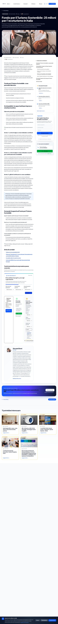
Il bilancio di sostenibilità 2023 (13, 252)
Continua (27, 292)
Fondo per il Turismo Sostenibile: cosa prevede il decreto (44, 64)
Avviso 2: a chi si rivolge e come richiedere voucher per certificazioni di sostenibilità (44, 74)
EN (46, 3)
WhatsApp (46, 151)
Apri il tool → (8, 311)
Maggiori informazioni (24, 622)
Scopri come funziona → (49, 392)
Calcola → (40, 100)
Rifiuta (37, 620)
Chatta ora (20, 313)
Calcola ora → (41, 93)
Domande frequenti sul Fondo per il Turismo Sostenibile (44, 79)
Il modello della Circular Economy (13, 258)
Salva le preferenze (29, 340)
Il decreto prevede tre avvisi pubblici (43, 69)
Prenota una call (50, 390)
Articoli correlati (39, 81)
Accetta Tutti (52, 620)
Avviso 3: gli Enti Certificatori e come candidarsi (45, 76)
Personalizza (44, 620)
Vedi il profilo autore (17, 378)
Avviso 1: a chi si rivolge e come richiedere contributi (44, 71)
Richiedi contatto (44, 133)
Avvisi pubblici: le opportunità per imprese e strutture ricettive (44, 67)
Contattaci (53, 3)
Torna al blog (5, 10)
